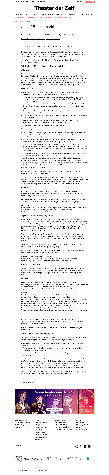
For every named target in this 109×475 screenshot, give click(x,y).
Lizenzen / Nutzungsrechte (63, 426)
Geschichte (18, 445)
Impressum (33, 470)
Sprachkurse (38, 439)
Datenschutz (44, 470)
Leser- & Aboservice (41, 437)
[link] (22, 2)
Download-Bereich (81, 426)
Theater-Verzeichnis (41, 434)
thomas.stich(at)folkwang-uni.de (58, 297)
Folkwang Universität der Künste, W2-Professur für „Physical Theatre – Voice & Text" (51, 35)
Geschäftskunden (60, 420)
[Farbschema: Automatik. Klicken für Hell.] (73, 1)
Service (37, 420)
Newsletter (38, 426)
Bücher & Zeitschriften (21, 420)
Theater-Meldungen (41, 427)
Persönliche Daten (81, 429)
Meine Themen (80, 422)
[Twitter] (81, 446)
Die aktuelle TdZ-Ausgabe (22, 422)
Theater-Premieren (40, 431)
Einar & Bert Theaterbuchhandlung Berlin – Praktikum (40, 39)
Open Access (19, 427)
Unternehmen (18, 443)
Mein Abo (78, 427)
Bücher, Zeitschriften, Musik (23, 426)
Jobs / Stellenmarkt (41, 422)
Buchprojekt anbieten (61, 424)
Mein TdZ (78, 420)
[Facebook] (85, 446)
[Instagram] (76, 446)
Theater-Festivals (40, 432)
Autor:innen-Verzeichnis (42, 436)
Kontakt (17, 447)
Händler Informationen (62, 427)
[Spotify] (89, 446)
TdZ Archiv (18, 429)
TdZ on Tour (38, 429)
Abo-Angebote (19, 424)
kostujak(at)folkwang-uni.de (69, 301)
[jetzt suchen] (94, 9)
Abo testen (90, 1)
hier (56, 46)
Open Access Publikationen (63, 429)
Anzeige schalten (60, 422)
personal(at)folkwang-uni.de (61, 306)
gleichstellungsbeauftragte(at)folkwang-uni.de (71, 310)
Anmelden (78, 431)
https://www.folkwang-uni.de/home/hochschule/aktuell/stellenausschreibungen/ (49, 289)
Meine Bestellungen (81, 424)
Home (16, 21)
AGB (38, 470)
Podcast (37, 424)
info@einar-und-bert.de (66, 373)
